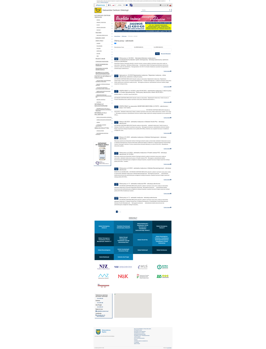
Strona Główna (117, 36)
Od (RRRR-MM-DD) (138, 47)
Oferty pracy (124, 36)
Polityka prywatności (104, 2)
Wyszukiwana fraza (119, 47)
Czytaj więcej (167, 71)
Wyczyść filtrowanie (166, 53)
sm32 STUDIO (169, 347)
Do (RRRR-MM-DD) (158, 47)
